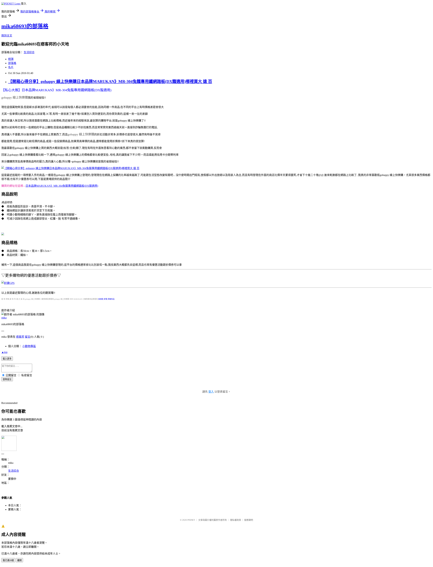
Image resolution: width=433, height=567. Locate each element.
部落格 (12, 63)
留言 (27, 336)
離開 (19, 560)
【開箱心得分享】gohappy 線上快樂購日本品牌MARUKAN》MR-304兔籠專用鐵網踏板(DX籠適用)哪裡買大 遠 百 (110, 81)
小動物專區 (29, 346)
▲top (4, 352)
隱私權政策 (235, 520)
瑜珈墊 (100, 299)
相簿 (11, 59)
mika (4, 317)
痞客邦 (20, 336)
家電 (105, 299)
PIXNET (191, 520)
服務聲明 (248, 520)
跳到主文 (6, 35)
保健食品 (111, 299)
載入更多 (7, 358)
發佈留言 (7, 379)
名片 (11, 67)
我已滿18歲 (8, 560)
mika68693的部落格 (24, 26)
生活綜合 (29, 52)
